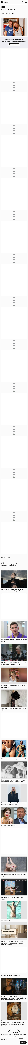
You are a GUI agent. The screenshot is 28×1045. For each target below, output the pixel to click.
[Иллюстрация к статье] (14, 27)
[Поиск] (23, 2)
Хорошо (23, 1042)
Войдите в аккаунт (7, 564)
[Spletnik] (5, 2)
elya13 (8, 557)
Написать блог (14, 45)
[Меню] (26, 2)
